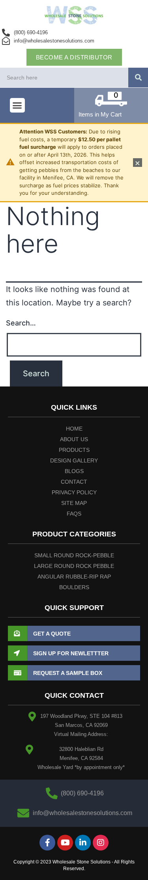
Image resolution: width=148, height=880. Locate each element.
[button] (17, 105)
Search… (21, 323)
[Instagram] (101, 842)
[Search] (138, 77)
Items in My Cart (100, 114)
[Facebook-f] (47, 842)
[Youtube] (65, 842)
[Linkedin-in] (83, 842)
